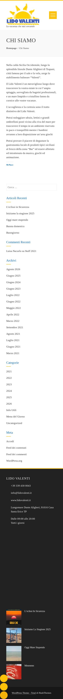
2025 (9, 397)
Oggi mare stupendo (17, 219)
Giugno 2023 (13, 288)
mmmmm (29, 665)
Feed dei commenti (16, 454)
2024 (9, 390)
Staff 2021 (30, 251)
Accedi (10, 441)
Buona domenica (15, 226)
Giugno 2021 (13, 346)
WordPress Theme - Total (24, 693)
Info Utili (11, 410)
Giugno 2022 (13, 301)
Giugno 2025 (13, 275)
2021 (9, 371)
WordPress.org (14, 460)
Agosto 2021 (13, 333)
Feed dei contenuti (16, 447)
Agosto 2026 (13, 269)
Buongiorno (12, 232)
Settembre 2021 (14, 327)
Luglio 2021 (13, 340)
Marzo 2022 (12, 321)
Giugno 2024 (13, 282)
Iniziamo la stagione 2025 (20, 213)
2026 (9, 403)
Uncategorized (14, 423)
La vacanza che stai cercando (20, 26)
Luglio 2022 (13, 295)
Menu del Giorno (15, 416)
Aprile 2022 (12, 314)
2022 (9, 377)
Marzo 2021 (12, 353)
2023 (9, 384)
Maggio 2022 (13, 308)
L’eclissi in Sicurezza (17, 207)
